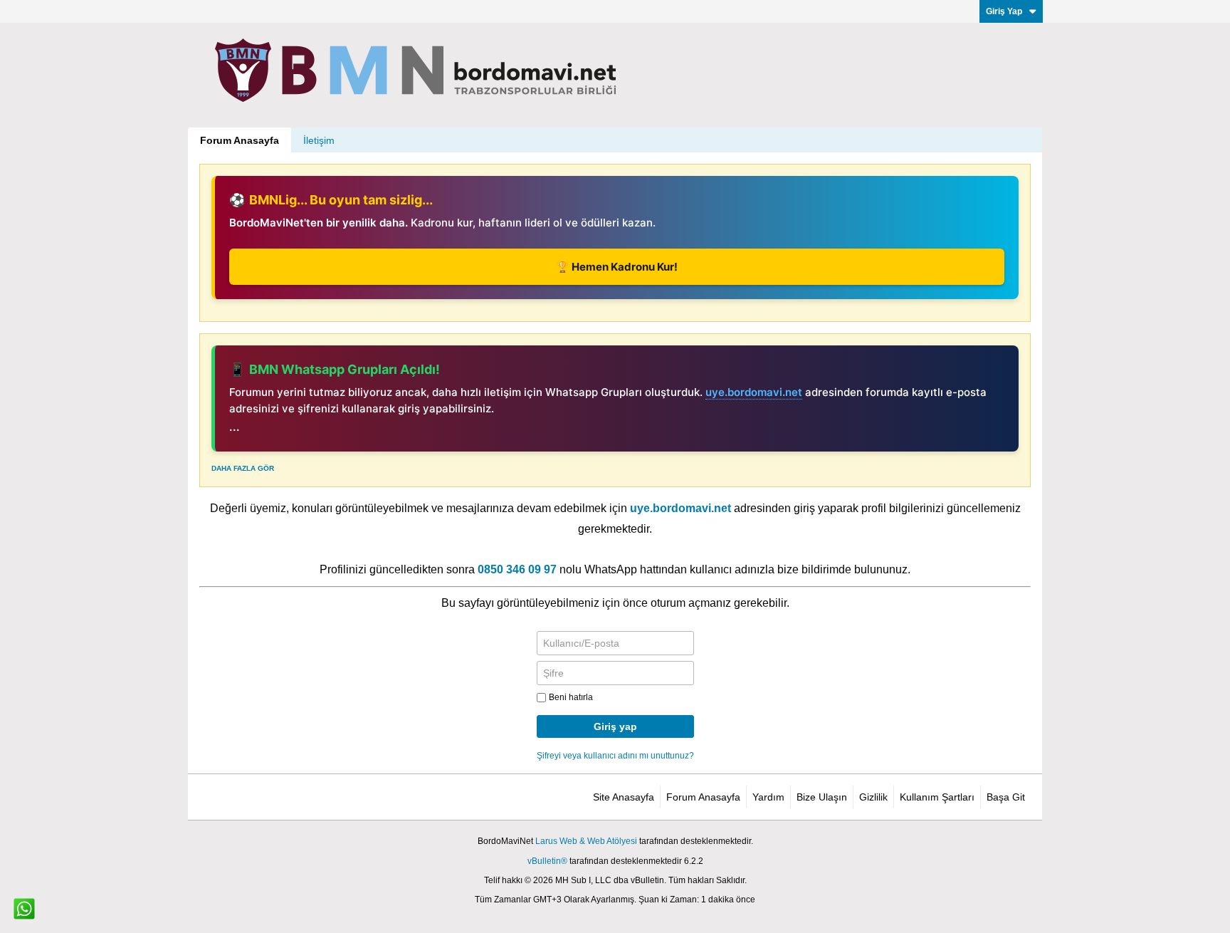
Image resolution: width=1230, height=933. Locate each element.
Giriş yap (615, 726)
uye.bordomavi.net (753, 392)
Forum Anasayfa (239, 140)
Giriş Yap (1004, 11)
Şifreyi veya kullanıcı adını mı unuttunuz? (615, 756)
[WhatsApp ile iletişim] (24, 908)
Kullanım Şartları (937, 797)
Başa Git (1006, 797)
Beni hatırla (571, 697)
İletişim (319, 140)
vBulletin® (547, 861)
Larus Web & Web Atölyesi (586, 841)
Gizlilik (873, 797)
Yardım (768, 797)
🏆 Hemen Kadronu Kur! (617, 266)
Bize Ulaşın (822, 797)
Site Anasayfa (623, 797)
